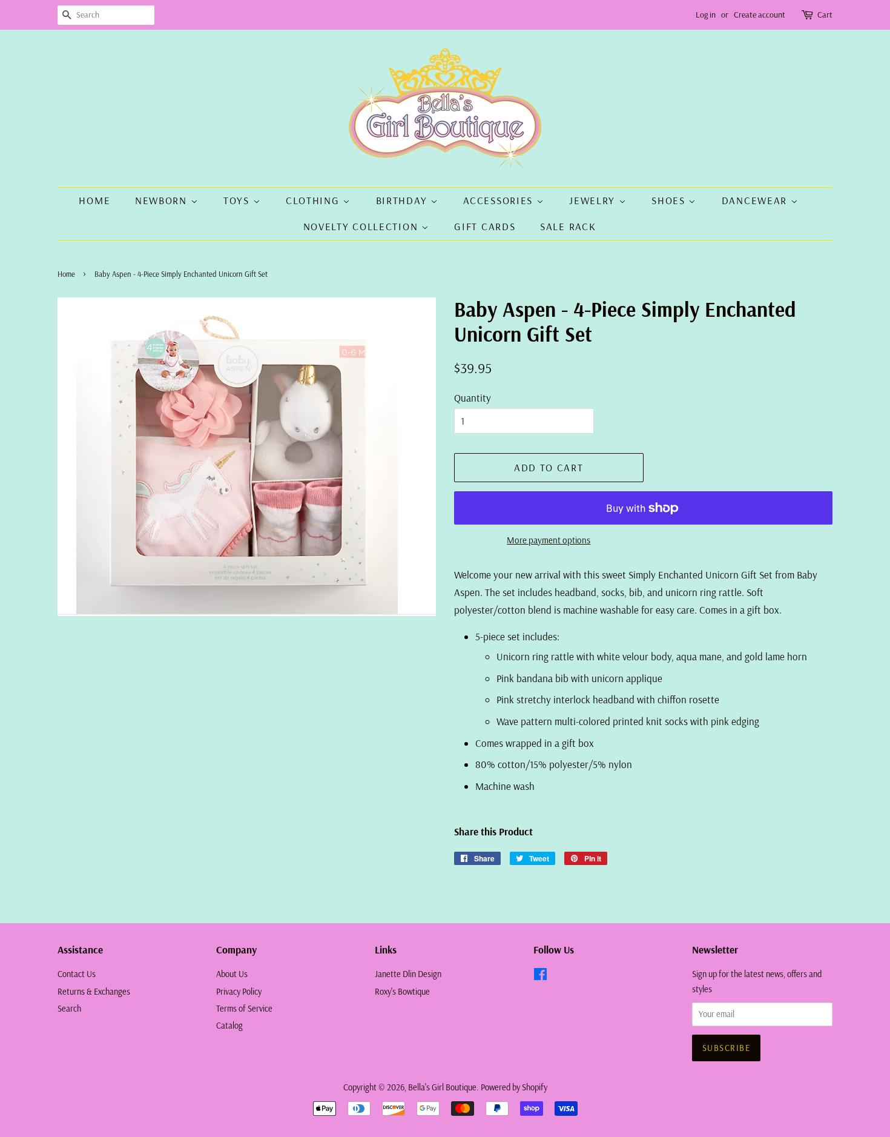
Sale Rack (568, 226)
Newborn (163, 200)
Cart (824, 14)
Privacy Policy (239, 991)
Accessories (499, 200)
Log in (706, 14)
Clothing (314, 200)
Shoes (669, 200)
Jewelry (594, 200)
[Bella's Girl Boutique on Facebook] (540, 976)
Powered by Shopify (514, 1087)
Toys (238, 200)
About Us (232, 974)
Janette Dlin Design (408, 974)
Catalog (229, 1025)
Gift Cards (484, 226)
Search (69, 1008)
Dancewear (756, 200)
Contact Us (77, 974)
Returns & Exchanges (94, 991)
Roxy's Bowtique (402, 991)
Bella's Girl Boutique (442, 1087)
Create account (759, 14)
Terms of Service (244, 1008)
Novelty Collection (362, 226)
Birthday (403, 200)
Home (94, 200)
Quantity (472, 397)
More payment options (548, 540)
